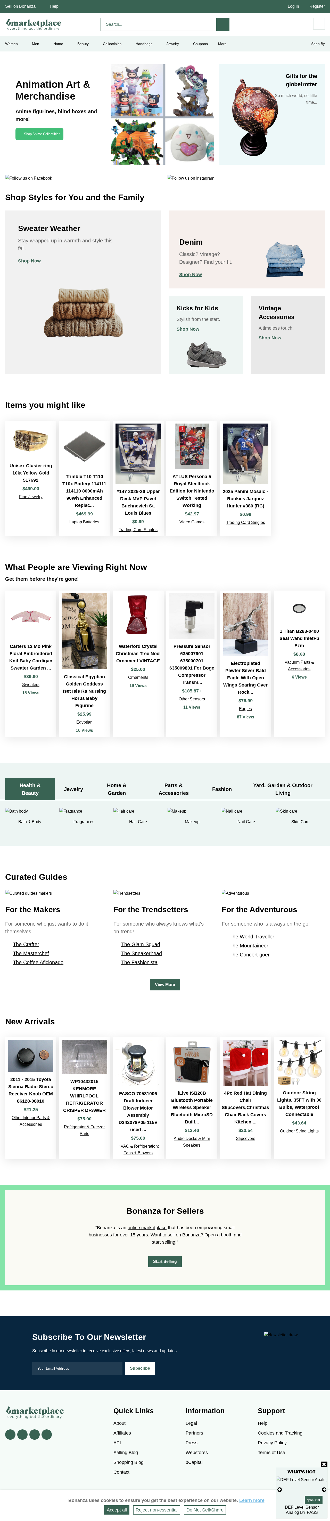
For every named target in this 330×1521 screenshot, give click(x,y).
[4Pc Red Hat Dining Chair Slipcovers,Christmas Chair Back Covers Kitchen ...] (245, 1098)
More (222, 44)
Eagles (245, 709)
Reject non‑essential (157, 1510)
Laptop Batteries (84, 522)
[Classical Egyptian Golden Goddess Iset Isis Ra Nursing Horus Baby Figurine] (84, 664)
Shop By (318, 44)
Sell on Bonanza (20, 6)
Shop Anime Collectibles (42, 134)
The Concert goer (249, 954)
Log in (293, 6)
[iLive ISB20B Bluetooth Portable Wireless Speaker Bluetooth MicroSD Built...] (192, 1098)
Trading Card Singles (138, 529)
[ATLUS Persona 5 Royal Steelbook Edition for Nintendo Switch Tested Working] (192, 478)
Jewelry (173, 44)
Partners (194, 1433)
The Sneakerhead (141, 953)
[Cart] (319, 24)
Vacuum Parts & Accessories (299, 665)
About (119, 1423)
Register (317, 6)
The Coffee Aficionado (38, 962)
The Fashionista (139, 962)
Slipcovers (245, 1138)
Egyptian (84, 722)
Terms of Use (271, 1452)
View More (165, 984)
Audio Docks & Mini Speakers (192, 1141)
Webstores (197, 1452)
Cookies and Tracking (280, 1433)
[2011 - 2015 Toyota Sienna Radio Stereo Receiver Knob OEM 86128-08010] (30, 1098)
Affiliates (122, 1433)
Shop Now (29, 260)
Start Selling (165, 1261)
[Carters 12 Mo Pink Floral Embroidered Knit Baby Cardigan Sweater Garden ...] (30, 664)
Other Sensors (192, 699)
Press (191, 1442)
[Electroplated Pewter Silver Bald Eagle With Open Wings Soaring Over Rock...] (245, 664)
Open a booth (218, 1234)
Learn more (252, 1500)
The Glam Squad (140, 944)
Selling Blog (125, 1452)
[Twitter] (22, 1434)
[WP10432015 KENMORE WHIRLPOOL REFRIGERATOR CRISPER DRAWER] (84, 1098)
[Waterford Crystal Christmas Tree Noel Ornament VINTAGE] (138, 664)
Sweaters (30, 684)
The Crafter (26, 944)
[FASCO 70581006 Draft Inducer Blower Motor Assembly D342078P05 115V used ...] (138, 1098)
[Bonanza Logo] (33, 24)
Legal (191, 1423)
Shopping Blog (128, 1462)
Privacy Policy (272, 1442)
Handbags (144, 44)
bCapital (194, 1462)
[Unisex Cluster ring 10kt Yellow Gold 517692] (30, 478)
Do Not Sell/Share (205, 1510)
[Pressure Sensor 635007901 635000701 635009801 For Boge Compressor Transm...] (192, 664)
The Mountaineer (248, 945)
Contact (121, 1472)
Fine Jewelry (31, 497)
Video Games (191, 522)
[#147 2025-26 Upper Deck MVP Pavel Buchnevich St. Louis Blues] (138, 478)
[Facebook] (10, 1434)
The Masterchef (31, 953)
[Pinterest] (34, 1434)
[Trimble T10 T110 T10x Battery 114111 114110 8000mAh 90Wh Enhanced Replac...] (84, 478)
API (117, 1442)
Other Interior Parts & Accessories (31, 1121)
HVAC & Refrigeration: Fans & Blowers (138, 1149)
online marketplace (147, 1227)
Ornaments (138, 677)
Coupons (200, 44)
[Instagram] (47, 1434)
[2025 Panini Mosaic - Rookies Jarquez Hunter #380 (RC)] (245, 478)
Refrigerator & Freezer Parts (84, 1130)
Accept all (117, 1510)
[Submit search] (223, 24)
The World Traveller (251, 936)
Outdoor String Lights (299, 1131)
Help (54, 6)
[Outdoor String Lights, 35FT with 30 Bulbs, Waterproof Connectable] (299, 1098)
